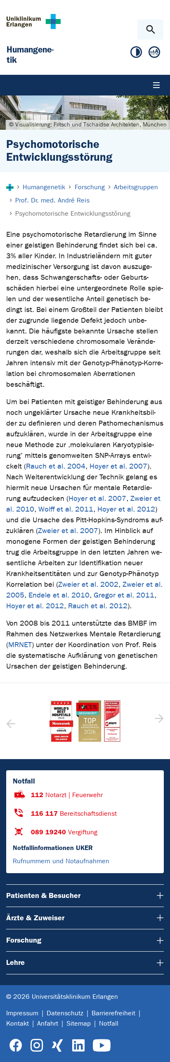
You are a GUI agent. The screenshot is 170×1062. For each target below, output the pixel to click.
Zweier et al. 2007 (68, 530)
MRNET (20, 645)
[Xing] (57, 1045)
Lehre (15, 962)
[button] (158, 721)
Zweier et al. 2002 (88, 584)
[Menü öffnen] (156, 85)
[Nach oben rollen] (157, 1048)
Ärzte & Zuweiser (35, 917)
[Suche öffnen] (150, 29)
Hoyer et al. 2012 (126, 509)
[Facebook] (15, 1045)
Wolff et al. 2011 (65, 509)
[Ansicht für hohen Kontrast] (136, 54)
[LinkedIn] (78, 1045)
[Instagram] (37, 1045)
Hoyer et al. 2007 (118, 466)
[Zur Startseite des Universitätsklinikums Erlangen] (34, 21)
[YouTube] (102, 1045)
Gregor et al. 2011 (124, 595)
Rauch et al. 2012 (98, 606)
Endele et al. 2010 (59, 595)
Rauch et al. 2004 (55, 466)
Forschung (23, 940)
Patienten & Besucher (43, 895)
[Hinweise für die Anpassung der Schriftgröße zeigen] (154, 54)
